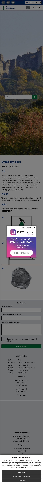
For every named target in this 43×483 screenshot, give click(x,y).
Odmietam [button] (21, 480)
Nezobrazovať (28, 227)
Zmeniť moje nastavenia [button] (21, 476)
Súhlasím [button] (21, 472)
